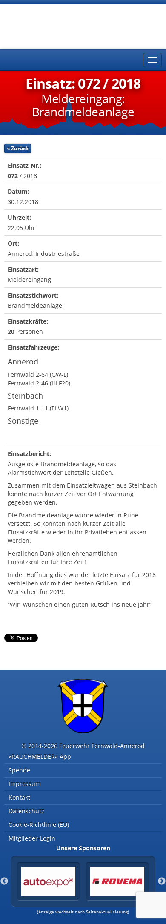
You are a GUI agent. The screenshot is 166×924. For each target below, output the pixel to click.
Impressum (25, 784)
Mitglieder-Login (32, 838)
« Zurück (18, 148)
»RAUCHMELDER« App (40, 756)
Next (161, 881)
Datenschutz (26, 811)
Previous (4, 881)
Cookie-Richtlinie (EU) (39, 825)
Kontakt (19, 797)
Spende (19, 770)
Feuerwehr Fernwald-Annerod (55, 25)
